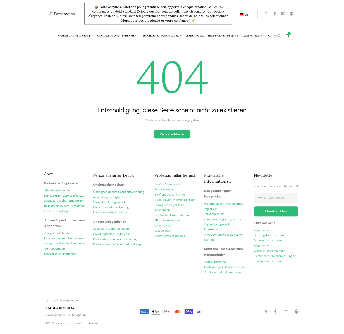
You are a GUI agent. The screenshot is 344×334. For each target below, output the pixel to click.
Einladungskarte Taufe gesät (112, 234)
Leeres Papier (194, 35)
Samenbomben (54, 248)
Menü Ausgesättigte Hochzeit (112, 197)
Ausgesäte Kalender (57, 233)
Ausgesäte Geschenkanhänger (64, 243)
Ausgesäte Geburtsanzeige (111, 228)
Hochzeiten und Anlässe (161, 35)
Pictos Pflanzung (215, 262)
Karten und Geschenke (74, 35)
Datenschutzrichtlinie (268, 240)
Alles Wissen (251, 35)
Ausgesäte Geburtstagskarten (64, 200)
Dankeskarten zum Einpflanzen (64, 195)
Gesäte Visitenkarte (167, 184)
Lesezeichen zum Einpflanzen (64, 238)
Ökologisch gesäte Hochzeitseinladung (118, 192)
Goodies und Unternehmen (117, 35)
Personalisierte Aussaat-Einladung (115, 239)
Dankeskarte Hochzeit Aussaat (113, 212)
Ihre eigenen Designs (223, 35)
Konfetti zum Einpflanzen (60, 253)
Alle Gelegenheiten (57, 190)
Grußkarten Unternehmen (171, 215)
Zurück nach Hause (172, 134)
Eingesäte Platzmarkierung (111, 207)
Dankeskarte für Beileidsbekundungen (118, 244)
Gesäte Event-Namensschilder (174, 199)
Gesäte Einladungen (57, 211)
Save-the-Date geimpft (109, 202)
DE (246, 14)
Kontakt (272, 35)
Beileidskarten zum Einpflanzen (64, 206)
